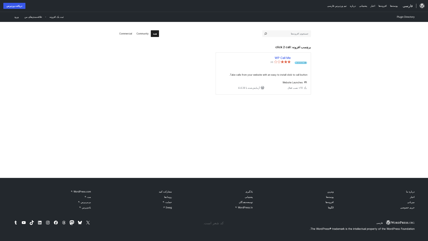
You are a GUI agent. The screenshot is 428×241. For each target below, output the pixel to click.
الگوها (331, 207)
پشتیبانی (249, 196)
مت (87, 196)
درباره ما (410, 191)
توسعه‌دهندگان (246, 202)
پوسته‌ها (330, 196)
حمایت (167, 202)
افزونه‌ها (330, 202)
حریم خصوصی (407, 207)
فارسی (379, 223)
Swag (167, 207)
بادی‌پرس (85, 207)
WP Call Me (283, 58)
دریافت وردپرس (14, 5)
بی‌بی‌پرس (84, 202)
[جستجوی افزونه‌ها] (265, 33)
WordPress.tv (244, 207)
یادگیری (249, 191)
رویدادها (168, 196)
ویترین (330, 191)
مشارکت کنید (165, 191)
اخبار (412, 196)
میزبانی (411, 202)
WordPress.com (81, 191)
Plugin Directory (406, 16)
